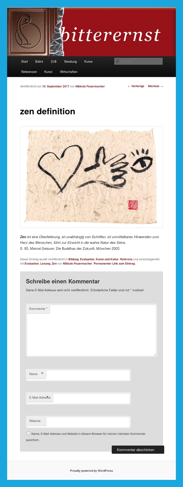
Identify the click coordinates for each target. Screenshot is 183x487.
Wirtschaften (68, 71)
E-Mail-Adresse (40, 397)
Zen (54, 263)
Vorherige (136, 86)
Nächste (155, 86)
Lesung (45, 263)
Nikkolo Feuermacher (90, 86)
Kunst (48, 71)
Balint (39, 61)
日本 (54, 61)
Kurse (88, 61)
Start (24, 61)
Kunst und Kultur (107, 259)
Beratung (70, 61)
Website (35, 420)
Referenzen (29, 71)
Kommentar (38, 308)
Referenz (126, 259)
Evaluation (87, 259)
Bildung (73, 259)
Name (36, 374)
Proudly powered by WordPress (91, 470)
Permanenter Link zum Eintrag (114, 263)
